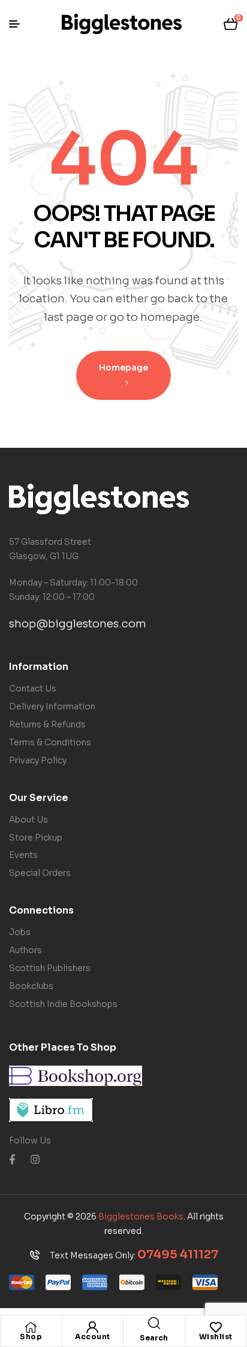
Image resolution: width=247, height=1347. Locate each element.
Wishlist (216, 1336)
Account (92, 1336)
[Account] (92, 1327)
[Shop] (31, 1327)
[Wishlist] (216, 1327)
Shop (31, 1336)
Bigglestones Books (140, 1216)
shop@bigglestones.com (77, 623)
